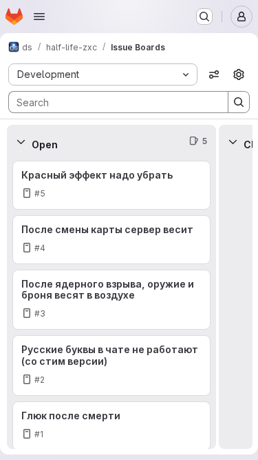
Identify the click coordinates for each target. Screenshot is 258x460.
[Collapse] (20, 141)
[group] (111, 303)
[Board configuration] (239, 74)
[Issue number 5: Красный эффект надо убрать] (111, 185)
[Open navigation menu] (39, 17)
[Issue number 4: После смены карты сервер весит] (111, 239)
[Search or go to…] (204, 16)
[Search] (239, 102)
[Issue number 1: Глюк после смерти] (111, 426)
